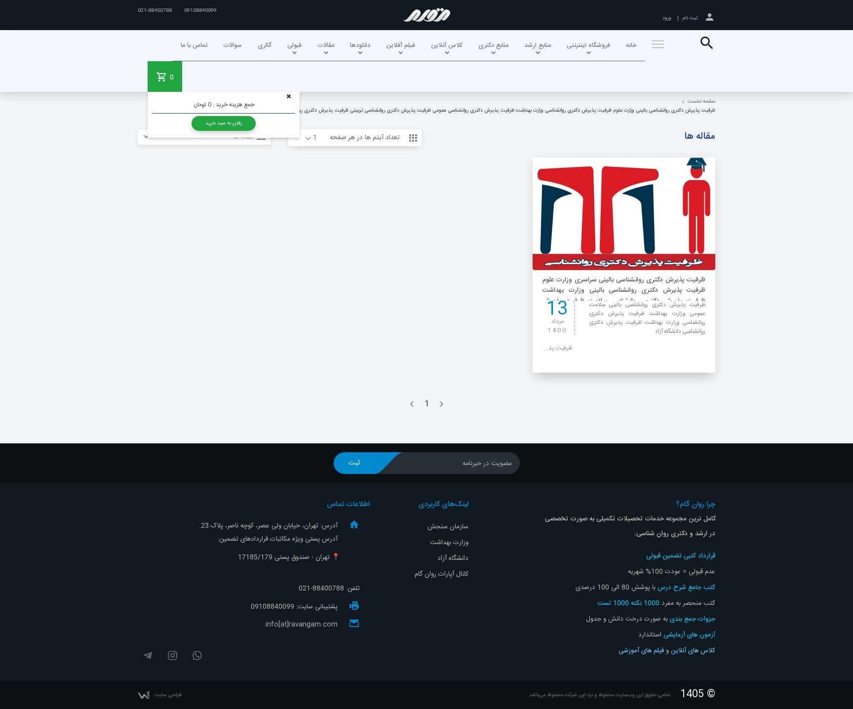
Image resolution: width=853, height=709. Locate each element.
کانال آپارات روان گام (441, 574)
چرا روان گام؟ (630, 519)
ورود (666, 18)
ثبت (354, 463)
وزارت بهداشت (449, 542)
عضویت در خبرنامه (487, 463)
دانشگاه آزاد (452, 558)
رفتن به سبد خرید (223, 123)
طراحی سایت (168, 695)
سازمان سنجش (447, 526)
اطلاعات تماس (348, 505)
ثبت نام (690, 18)
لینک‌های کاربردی (443, 505)
